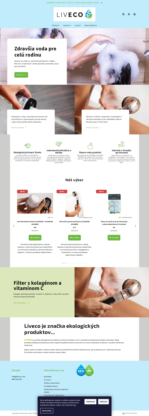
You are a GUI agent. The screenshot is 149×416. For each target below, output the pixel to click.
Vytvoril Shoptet (131, 413)
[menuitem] (55, 25)
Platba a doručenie (52, 383)
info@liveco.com (18, 376)
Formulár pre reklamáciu (54, 395)
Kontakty (48, 376)
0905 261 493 (17, 379)
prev (13, 226)
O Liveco (47, 380)
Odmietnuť (90, 401)
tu (75, 405)
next (135, 226)
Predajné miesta (50, 386)
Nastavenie (46, 410)
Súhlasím (103, 401)
